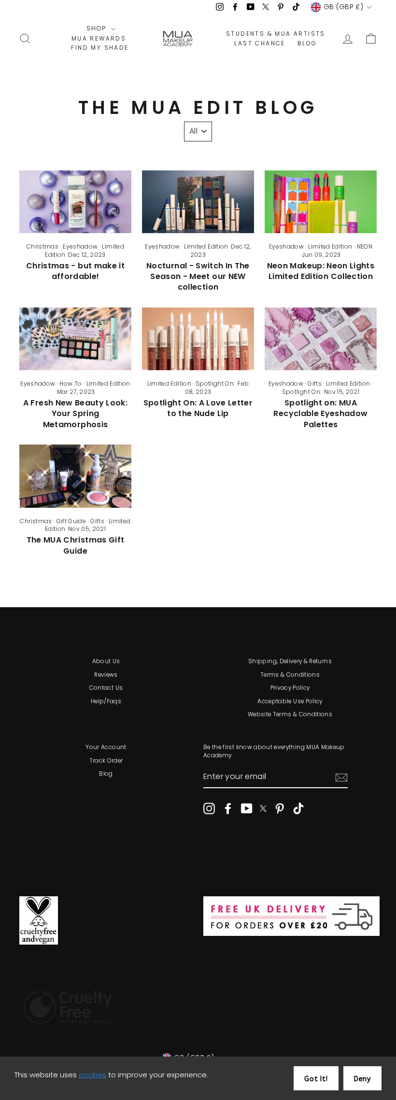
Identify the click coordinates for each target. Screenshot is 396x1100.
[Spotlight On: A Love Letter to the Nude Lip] (198, 338)
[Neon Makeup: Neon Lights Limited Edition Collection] (321, 201)
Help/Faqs (106, 701)
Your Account (105, 747)
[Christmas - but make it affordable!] (75, 201)
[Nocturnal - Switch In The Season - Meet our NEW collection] (198, 201)
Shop (97, 28)
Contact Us (106, 688)
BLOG (307, 43)
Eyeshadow (80, 246)
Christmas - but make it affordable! (75, 271)
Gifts (315, 383)
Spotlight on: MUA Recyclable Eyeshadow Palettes (320, 413)
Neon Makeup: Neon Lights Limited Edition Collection (320, 271)
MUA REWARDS (98, 38)
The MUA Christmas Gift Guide (76, 545)
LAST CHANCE (259, 43)
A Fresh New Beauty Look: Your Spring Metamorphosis (75, 413)
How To (70, 383)
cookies (92, 1075)
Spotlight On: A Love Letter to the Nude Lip (198, 408)
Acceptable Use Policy (289, 701)
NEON (364, 246)
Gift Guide (71, 521)
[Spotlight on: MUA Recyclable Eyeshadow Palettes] (321, 338)
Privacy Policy (290, 688)
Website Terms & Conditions (290, 714)
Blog (106, 774)
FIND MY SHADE (99, 48)
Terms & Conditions (290, 675)
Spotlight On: (215, 383)
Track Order (106, 761)
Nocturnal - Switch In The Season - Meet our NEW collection (198, 276)
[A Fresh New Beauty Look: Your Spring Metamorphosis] (75, 338)
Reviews (105, 675)
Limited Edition (206, 246)
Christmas (42, 246)
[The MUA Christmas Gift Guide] (75, 476)
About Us (106, 661)
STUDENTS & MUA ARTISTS (275, 34)
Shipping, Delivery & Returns (290, 661)
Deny (362, 1079)
